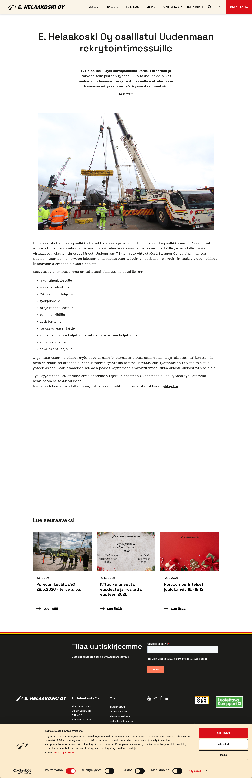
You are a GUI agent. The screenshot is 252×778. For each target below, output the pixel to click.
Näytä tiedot (196, 771)
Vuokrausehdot (118, 711)
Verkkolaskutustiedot (122, 721)
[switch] (109, 771)
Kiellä (223, 755)
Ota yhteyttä (239, 6)
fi (217, 6)
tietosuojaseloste (64, 752)
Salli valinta (223, 744)
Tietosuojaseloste (120, 716)
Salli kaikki (223, 732)
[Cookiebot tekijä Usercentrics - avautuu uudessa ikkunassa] (22, 771)
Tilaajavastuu (117, 706)
